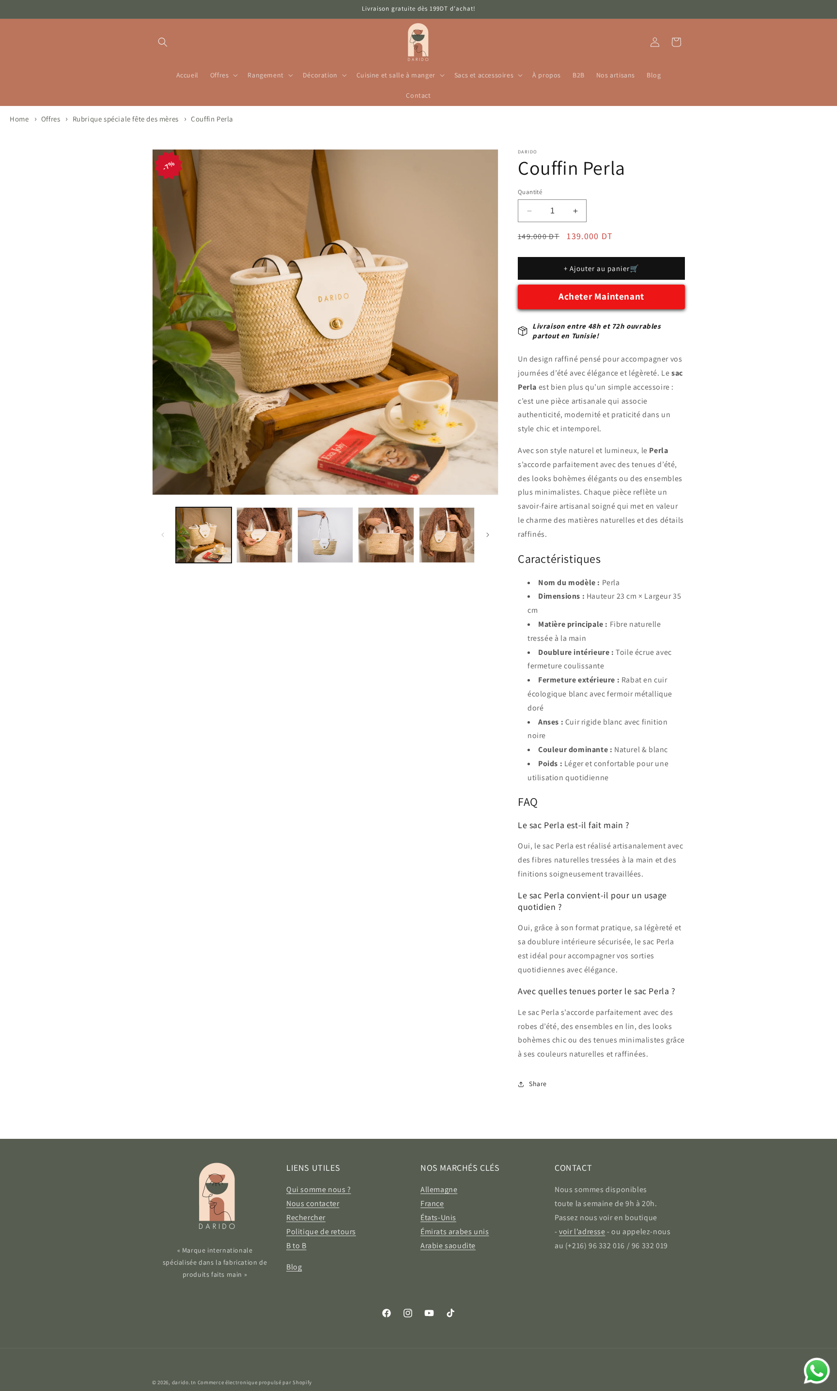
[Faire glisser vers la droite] (487, 534)
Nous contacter (312, 1203)
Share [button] (538, 1083)
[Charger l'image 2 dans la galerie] (264, 535)
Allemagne (438, 1189)
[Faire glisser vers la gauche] (162, 534)
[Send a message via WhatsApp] (817, 1371)
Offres (51, 118)
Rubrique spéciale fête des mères (126, 118)
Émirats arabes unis (454, 1231)
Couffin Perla (212, 118)
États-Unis (438, 1217)
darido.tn (184, 1382)
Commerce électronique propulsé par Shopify (255, 1382)
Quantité (530, 192)
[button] (162, 42)
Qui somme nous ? (318, 1189)
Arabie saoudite (448, 1245)
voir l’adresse (582, 1231)
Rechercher (306, 1217)
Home (19, 118)
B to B (296, 1245)
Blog (294, 1267)
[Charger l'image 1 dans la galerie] (204, 535)
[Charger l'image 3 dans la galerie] (325, 535)
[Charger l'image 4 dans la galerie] (386, 535)
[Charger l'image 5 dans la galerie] (447, 535)
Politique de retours (321, 1231)
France (432, 1203)
